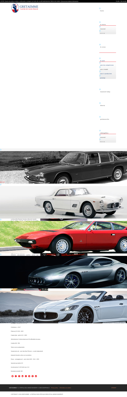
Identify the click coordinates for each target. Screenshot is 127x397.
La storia (103, 24)
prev (1, 182)
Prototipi (102, 78)
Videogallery (104, 133)
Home (102, 11)
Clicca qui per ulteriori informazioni (69, 1)
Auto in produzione (106, 73)
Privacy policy (54, 387)
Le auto (102, 60)
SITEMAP (113, 387)
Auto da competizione (107, 65)
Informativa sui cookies (65, 387)
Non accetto (123, 1)
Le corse (103, 47)
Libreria (102, 105)
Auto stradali (104, 69)
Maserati (103, 29)
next (4, 182)
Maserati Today (105, 91)
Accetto (118, 1)
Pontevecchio (104, 119)
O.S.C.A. (102, 33)
